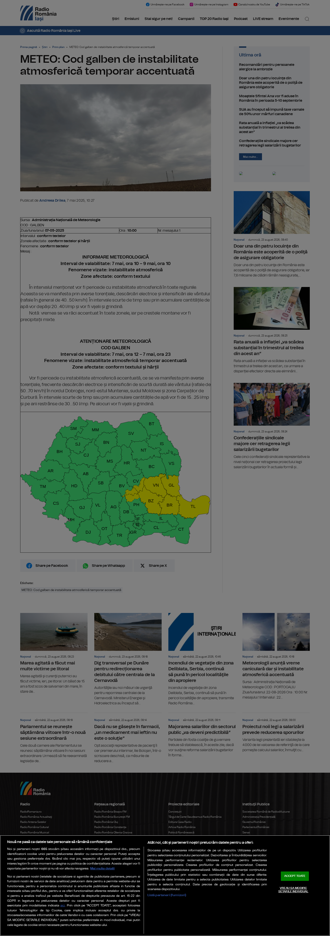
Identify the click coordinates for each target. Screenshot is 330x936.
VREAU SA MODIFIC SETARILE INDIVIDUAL (293, 890)
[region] (165, 885)
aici (62, 905)
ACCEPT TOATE (294, 876)
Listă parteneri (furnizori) (166, 895)
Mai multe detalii (102, 868)
